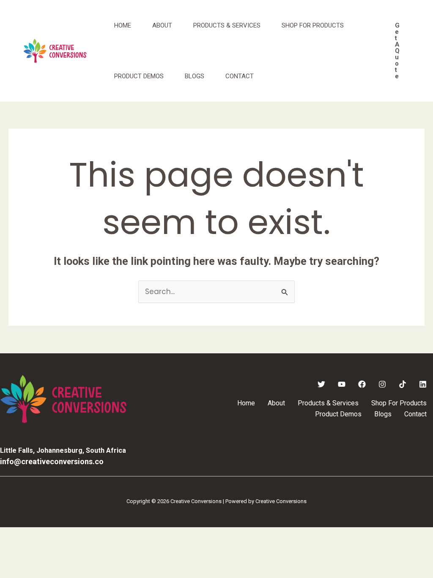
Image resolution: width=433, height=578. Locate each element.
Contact (239, 76)
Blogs (194, 76)
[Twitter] (321, 384)
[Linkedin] (423, 384)
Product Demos (139, 76)
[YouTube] (341, 384)
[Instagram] (382, 384)
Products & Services (226, 25)
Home (122, 25)
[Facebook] (362, 384)
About (162, 25)
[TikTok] (402, 384)
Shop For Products (313, 25)
